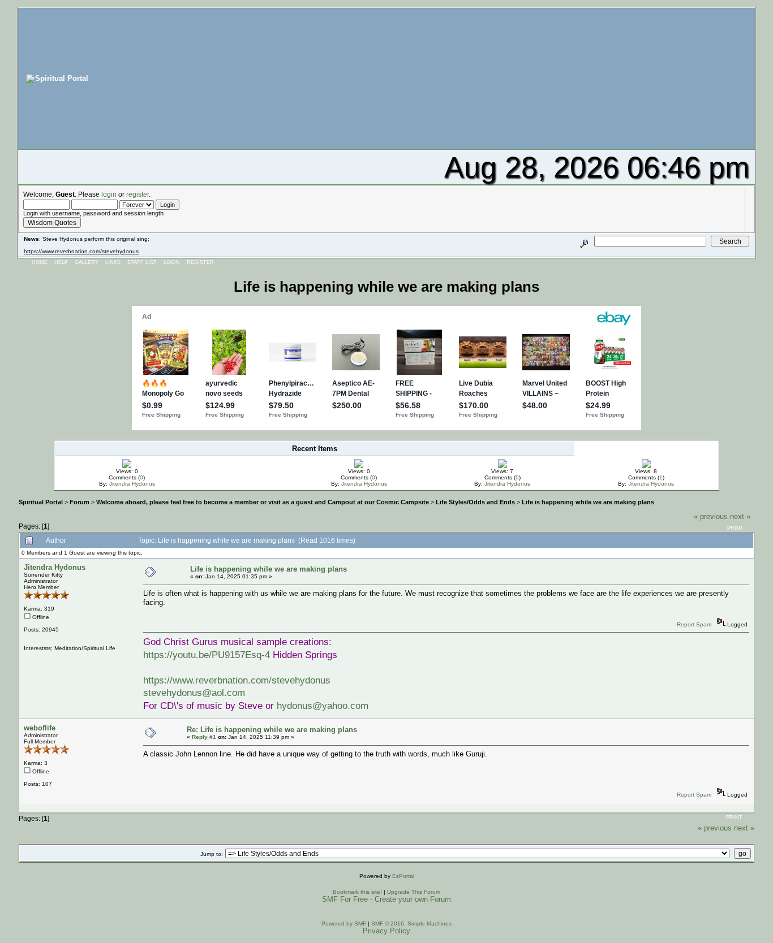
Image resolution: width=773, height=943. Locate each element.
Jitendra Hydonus (132, 484)
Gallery (86, 262)
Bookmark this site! (357, 892)
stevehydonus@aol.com (194, 692)
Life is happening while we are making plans (588, 502)
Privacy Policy (386, 931)
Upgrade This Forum (413, 892)
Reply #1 (204, 737)
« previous (711, 516)
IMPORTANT (217, 460)
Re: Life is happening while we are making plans (272, 729)
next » (740, 516)
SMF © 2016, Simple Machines (411, 923)
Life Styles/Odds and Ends (475, 502)
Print (735, 528)
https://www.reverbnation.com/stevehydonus (81, 251)
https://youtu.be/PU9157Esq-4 (206, 654)
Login (172, 262)
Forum (79, 502)
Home (40, 262)
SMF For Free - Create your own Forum (386, 899)
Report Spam (694, 624)
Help (61, 262)
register (137, 194)
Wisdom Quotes (52, 222)
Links (113, 262)
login (109, 194)
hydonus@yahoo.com (322, 705)
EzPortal (403, 876)
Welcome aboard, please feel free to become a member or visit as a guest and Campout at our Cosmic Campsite (262, 502)
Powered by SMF (343, 923)
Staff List (142, 262)
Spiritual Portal (41, 502)
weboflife (39, 728)
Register (200, 262)
